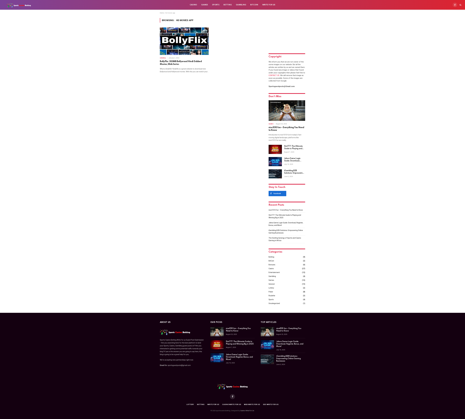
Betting (228, 5)
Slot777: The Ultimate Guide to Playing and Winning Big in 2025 (293, 147)
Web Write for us (252, 404)
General (163, 58)
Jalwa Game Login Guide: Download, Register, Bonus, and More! (292, 159)
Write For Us (268, 5)
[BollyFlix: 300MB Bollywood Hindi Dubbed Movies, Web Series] (184, 41)
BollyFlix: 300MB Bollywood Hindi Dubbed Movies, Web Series (181, 62)
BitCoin (254, 5)
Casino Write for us (231, 404)
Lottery (271, 288)
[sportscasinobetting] (19, 5)
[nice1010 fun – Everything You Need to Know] (287, 110)
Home (162, 13)
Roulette (272, 296)
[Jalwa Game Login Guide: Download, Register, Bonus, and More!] (275, 161)
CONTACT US (274, 75)
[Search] (460, 5)
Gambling (241, 5)
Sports (215, 5)
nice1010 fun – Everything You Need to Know (286, 128)
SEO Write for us (271, 404)
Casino (193, 5)
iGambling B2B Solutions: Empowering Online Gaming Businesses (294, 172)
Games (204, 5)
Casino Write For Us (247, 411)
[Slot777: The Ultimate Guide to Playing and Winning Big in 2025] (275, 149)
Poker (271, 292)
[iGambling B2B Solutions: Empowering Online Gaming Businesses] (275, 173)
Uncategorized (274, 303)
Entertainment (274, 272)
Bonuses (272, 265)
